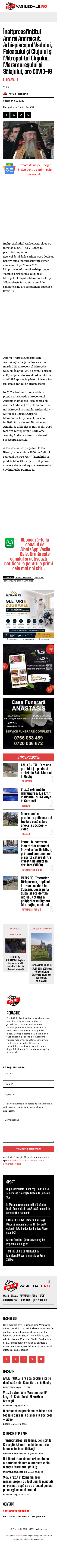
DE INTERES (27, 781)
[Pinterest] (21, 115)
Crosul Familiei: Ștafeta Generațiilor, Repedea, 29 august (26, 1242)
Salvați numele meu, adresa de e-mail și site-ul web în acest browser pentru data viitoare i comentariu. (28, 1107)
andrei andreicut (24, 577)
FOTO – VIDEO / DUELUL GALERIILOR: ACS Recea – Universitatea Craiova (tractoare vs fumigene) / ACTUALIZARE (42, 973)
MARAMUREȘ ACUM (30, 909)
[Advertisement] (28, 211)
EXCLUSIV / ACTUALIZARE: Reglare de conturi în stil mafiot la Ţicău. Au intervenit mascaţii (15, 963)
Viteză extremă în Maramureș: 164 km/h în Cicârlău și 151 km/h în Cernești (36, 795)
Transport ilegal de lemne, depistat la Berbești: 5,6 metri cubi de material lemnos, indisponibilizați (27, 1444)
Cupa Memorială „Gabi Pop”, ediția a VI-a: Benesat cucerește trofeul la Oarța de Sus (28, 1193)
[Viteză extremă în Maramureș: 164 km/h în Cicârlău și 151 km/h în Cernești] (10, 794)
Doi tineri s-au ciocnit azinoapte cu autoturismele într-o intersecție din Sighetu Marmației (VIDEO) (26, 1463)
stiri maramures (25, 581)
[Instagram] (15, 1359)
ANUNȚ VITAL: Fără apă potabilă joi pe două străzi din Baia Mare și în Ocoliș (36, 771)
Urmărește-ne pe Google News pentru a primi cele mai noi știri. (35, 169)
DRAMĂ (25, 834)
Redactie (23, 93)
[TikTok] (23, 1359)
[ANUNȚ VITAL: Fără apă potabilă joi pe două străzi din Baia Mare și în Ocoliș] (10, 770)
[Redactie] (6, 94)
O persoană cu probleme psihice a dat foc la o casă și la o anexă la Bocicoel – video (36, 821)
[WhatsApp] (28, 115)
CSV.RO (17, 1535)
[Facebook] (6, 115)
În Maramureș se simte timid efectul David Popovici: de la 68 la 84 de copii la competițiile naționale (28, 1209)
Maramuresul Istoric (32, 870)
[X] (13, 115)
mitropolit (9, 581)
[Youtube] (41, 1359)
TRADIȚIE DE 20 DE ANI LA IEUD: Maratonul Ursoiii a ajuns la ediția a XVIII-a (25, 1255)
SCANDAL (26, 805)
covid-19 (39, 577)
